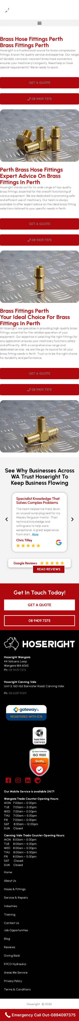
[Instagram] (18, 780)
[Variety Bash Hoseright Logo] (37, 780)
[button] (39, 23)
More (35, 534)
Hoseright (33, 1004)
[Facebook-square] (8, 780)
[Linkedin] (27, 780)
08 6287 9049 (17, 693)
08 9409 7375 (17, 670)
